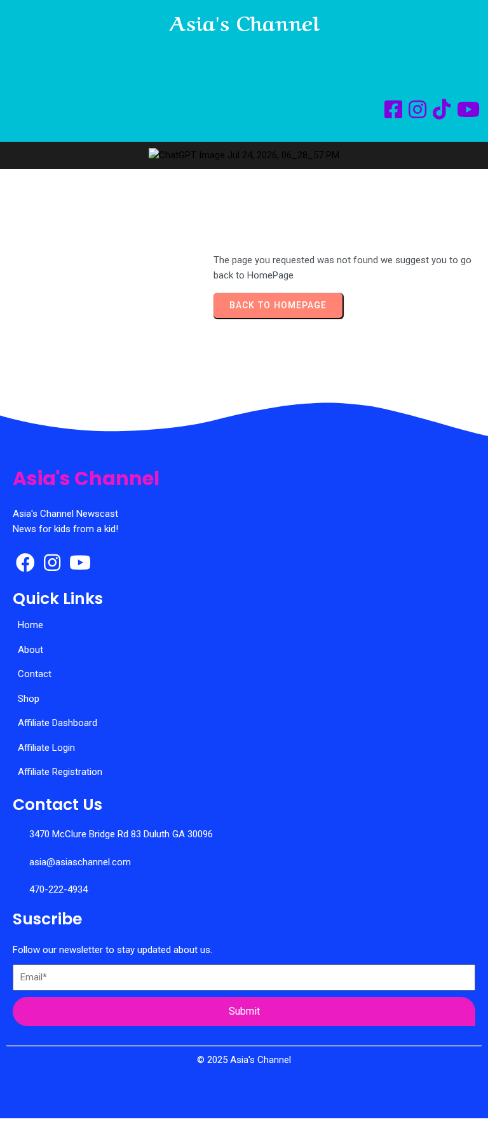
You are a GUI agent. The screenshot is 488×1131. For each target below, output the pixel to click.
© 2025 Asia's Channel (244, 1060)
